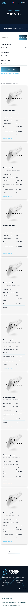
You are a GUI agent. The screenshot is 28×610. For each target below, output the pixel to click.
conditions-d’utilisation (7, 598)
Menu (24, 2)
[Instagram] (25, 588)
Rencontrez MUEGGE (8, 577)
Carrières (4, 585)
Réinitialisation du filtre (10, 73)
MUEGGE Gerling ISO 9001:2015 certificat (11, 605)
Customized (5, 582)
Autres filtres (11, 69)
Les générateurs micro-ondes (13, 28)
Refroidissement (5, 52)
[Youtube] (22, 588)
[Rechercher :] (9, 37)
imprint (19, 595)
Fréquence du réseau (6, 44)
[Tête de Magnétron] (14, 97)
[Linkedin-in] (19, 588)
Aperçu (4, 580)
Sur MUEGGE (19, 580)
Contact (18, 582)
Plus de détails (7, 138)
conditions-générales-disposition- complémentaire (14, 602)
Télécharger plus (14, 552)
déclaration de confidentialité (9, 595)
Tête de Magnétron (9, 110)
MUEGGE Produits (21, 577)
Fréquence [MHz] (5, 60)
